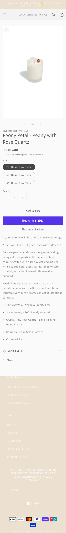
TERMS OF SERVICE (17, 456)
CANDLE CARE (14, 440)
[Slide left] (25, 124)
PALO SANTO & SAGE (18, 402)
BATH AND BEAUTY (17, 394)
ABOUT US (12, 425)
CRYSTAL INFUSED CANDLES (22, 386)
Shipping (19, 154)
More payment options (33, 229)
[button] (4, 15)
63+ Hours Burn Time (18, 183)
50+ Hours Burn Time (18, 174)
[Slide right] (40, 124)
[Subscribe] (55, 490)
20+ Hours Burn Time (18, 166)
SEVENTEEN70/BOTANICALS (28, 532)
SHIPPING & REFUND (18, 448)
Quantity (7, 191)
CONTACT (12, 433)
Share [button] (10, 360)
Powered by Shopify (46, 532)
